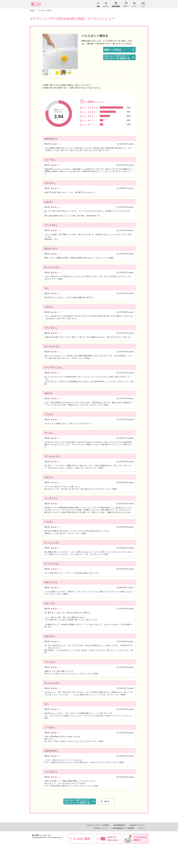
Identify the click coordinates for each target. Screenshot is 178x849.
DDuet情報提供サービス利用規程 (123, 828)
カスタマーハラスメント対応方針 (98, 825)
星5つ (83, 108)
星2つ (83, 120)
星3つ (83, 116)
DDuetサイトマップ (101, 828)
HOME (32, 10)
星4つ (83, 112)
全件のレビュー (95, 102)
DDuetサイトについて (137, 825)
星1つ (83, 125)
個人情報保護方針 (119, 825)
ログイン (142, 828)
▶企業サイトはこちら (41, 835)
